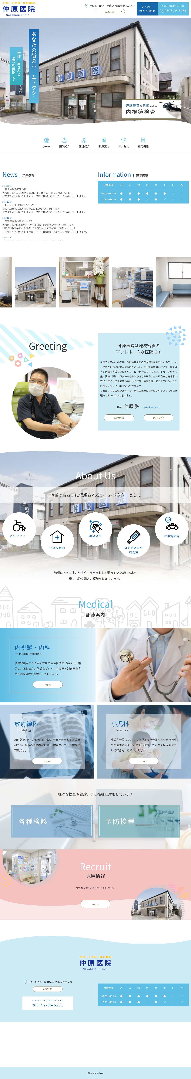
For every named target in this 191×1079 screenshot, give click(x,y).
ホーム (46, 146)
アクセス (123, 146)
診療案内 (104, 146)
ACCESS (109, 12)
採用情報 (143, 146)
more (47, 684)
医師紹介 (84, 146)
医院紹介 (64, 146)
